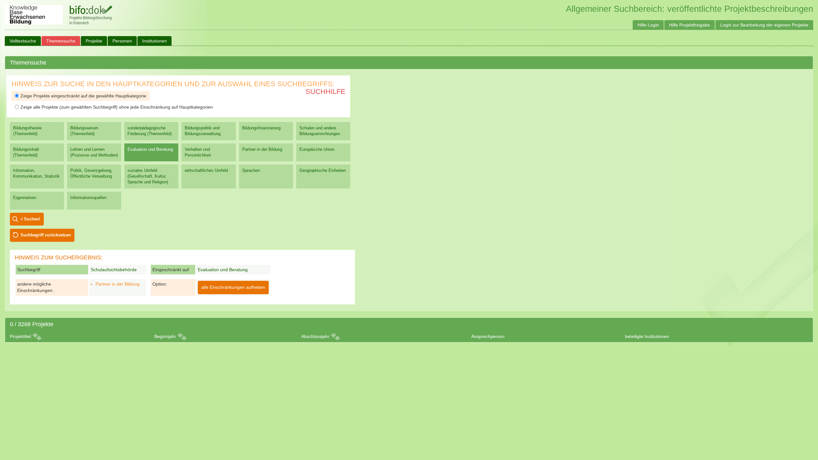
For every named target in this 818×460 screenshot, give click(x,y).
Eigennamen (24, 197)
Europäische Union (316, 149)
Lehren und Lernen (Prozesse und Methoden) (94, 152)
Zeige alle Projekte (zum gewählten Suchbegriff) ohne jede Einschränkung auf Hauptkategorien (116, 107)
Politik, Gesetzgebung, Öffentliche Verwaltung (91, 173)
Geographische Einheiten (322, 170)
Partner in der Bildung (262, 149)
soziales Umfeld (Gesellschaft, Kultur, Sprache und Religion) (147, 176)
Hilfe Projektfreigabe (689, 24)
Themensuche (60, 40)
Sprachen (251, 170)
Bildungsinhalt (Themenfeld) (26, 152)
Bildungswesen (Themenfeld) (84, 131)
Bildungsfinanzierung (261, 128)
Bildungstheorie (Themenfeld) (27, 131)
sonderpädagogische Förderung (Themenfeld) (149, 131)
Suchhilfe (325, 92)
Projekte (94, 40)
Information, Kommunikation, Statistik (36, 173)
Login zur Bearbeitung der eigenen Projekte (764, 24)
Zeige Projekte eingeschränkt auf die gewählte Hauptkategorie (83, 95)
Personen (122, 40)
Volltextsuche (23, 40)
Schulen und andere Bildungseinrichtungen (319, 131)
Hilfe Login (648, 24)
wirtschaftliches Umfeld (206, 170)
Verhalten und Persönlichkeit (198, 152)
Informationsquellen (88, 197)
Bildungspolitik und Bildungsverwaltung (202, 131)
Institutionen (154, 40)
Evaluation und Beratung (150, 149)
